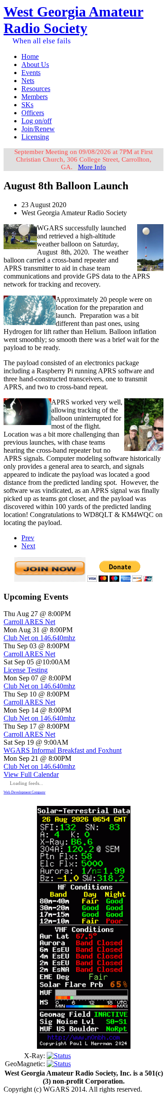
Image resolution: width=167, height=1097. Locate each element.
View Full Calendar (31, 774)
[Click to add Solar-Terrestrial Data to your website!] (83, 1046)
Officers (32, 113)
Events (31, 72)
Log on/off (36, 121)
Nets (27, 80)
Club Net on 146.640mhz (39, 638)
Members (34, 96)
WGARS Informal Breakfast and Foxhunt (63, 750)
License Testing (26, 670)
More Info (92, 167)
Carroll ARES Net (29, 622)
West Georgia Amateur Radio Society (73, 20)
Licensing (35, 137)
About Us (35, 64)
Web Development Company (24, 792)
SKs (27, 104)
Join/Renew (38, 129)
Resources (35, 88)
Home (30, 56)
